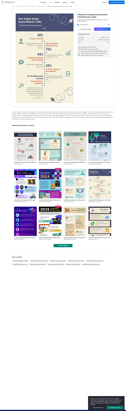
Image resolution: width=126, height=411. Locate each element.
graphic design (41, 6)
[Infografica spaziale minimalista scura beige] (100, 221)
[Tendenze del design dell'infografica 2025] (50, 221)
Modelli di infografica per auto (20, 264)
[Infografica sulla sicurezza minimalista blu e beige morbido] (75, 183)
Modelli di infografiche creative (20, 260)
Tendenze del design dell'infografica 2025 (50, 237)
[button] (85, 29)
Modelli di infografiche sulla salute (95, 260)
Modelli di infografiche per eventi (76, 260)
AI (50, 2)
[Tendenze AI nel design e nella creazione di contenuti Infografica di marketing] (25, 221)
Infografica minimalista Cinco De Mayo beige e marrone (75, 237)
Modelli (57, 2)
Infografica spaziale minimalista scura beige (100, 237)
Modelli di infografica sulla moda (56, 264)
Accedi (104, 2)
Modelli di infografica (31, 6)
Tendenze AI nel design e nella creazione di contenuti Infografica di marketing (25, 237)
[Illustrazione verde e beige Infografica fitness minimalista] (50, 146)
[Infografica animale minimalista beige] (75, 146)
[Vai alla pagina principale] (8, 2)
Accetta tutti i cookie (115, 407)
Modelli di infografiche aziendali (57, 260)
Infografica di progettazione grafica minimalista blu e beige (100, 200)
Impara (65, 2)
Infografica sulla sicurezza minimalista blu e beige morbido (75, 200)
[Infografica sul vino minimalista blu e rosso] (25, 146)
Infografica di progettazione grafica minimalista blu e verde (100, 162)
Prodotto (43, 2)
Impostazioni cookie (98, 407)
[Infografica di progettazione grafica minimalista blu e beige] (100, 183)
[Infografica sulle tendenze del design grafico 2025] (25, 183)
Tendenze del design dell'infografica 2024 (50, 200)
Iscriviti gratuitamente (116, 2)
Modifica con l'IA (103, 29)
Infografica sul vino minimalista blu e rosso (25, 162)
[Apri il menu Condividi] (108, 24)
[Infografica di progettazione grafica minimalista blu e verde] (100, 146)
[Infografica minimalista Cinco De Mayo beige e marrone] (75, 221)
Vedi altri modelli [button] (63, 245)
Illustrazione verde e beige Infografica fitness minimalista (50, 162)
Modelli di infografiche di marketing (38, 260)
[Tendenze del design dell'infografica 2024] (50, 183)
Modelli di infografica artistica (73, 264)
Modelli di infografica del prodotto (91, 264)
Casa (13, 6)
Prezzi (73, 2)
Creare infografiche (20, 6)
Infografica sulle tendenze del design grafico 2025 (25, 200)
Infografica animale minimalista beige (74, 162)
